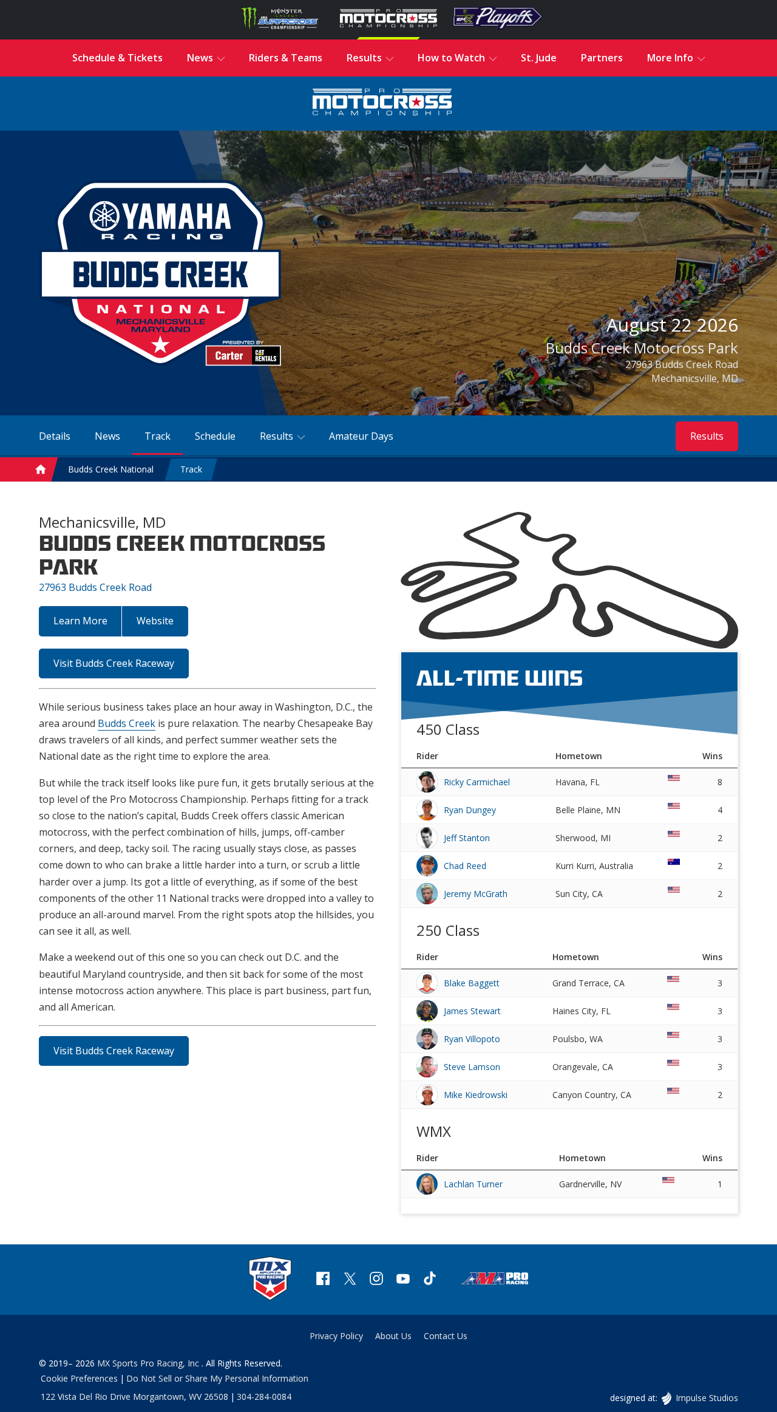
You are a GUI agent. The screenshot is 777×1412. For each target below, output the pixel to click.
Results (707, 436)
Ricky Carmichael (477, 782)
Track (191, 469)
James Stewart (472, 1011)
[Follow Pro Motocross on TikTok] (429, 1280)
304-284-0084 (264, 1396)
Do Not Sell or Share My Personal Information (217, 1378)
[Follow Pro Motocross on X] (349, 1280)
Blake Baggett (472, 983)
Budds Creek (126, 723)
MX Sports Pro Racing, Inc (149, 1363)
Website (155, 620)
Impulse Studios (706, 1397)
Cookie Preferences (79, 1378)
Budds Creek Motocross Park (642, 348)
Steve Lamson (472, 1067)
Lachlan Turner (473, 1184)
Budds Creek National (111, 469)
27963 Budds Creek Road (95, 587)
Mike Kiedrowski (475, 1094)
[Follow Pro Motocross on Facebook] (323, 1280)
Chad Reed (465, 865)
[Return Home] (382, 104)
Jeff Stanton (467, 838)
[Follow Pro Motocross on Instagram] (376, 1280)
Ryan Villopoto (472, 1039)
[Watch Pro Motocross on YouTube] (403, 1280)
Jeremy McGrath (475, 893)
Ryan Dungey (470, 810)
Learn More (80, 620)
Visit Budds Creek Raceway (113, 663)
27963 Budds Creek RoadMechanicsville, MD (681, 371)
